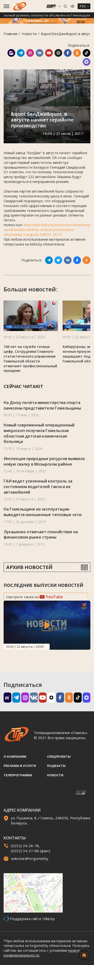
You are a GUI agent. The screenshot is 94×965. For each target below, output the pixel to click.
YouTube (54, 596)
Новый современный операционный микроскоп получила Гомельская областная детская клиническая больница (39, 433)
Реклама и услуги (20, 765)
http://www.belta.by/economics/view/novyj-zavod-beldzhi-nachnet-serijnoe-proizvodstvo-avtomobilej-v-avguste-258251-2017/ (47, 230)
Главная (10, 33)
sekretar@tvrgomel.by (29, 858)
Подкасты (56, 765)
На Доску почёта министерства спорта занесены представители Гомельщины (42, 405)
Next (43, 646)
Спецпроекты (59, 756)
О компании (15, 756)
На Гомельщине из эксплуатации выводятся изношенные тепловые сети (42, 511)
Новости (29, 33)
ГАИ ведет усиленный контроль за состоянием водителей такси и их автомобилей (38, 486)
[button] (85, 316)
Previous (39, 646)
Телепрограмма (18, 775)
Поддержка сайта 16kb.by (32, 918)
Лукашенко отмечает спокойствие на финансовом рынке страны (41, 534)
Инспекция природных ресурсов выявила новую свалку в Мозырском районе (44, 461)
